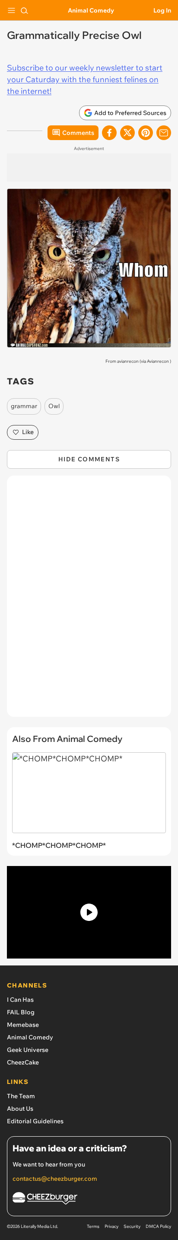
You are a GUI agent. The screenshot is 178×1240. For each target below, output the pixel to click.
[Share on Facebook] (109, 132)
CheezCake (23, 1062)
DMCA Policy (158, 1226)
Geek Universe (27, 1050)
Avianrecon (158, 361)
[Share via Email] (163, 132)
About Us (20, 1108)
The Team (21, 1096)
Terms (93, 1226)
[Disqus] (89, 600)
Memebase (23, 1025)
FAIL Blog (21, 1012)
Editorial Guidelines (35, 1121)
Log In (162, 10)
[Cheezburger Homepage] (89, 1200)
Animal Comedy (91, 10)
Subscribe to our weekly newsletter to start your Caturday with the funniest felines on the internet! (84, 79)
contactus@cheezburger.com (55, 1178)
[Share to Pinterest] (145, 132)
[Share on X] (127, 132)
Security (132, 1226)
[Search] (24, 10)
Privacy (111, 1226)
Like (28, 432)
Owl (54, 406)
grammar (24, 406)
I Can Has (20, 1000)
